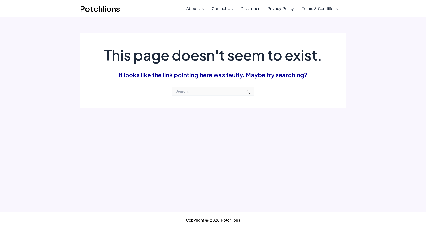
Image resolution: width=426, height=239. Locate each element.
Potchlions (100, 8)
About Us (195, 8)
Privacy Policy (281, 8)
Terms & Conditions (320, 8)
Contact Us (222, 8)
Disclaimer (250, 8)
